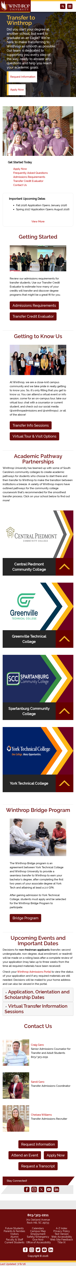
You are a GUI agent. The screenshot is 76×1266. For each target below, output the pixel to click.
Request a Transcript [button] (38, 1166)
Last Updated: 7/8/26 (13, 1264)
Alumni (14, 1236)
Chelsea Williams (41, 1114)
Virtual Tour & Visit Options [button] (34, 436)
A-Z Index (61, 1228)
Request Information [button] (38, 1144)
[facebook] (27, 1189)
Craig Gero (37, 1044)
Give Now (38, 1239)
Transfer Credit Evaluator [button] (33, 316)
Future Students (14, 1228)
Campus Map (38, 1231)
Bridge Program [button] (25, 918)
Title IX (61, 1242)
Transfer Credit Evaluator (28, 181)
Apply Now (17, 89)
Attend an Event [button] (24, 1155)
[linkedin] (56, 1189)
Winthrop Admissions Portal (34, 971)
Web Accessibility (61, 1236)
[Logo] (15, 6)
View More (38, 221)
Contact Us (20, 185)
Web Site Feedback (61, 1239)
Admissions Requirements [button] (34, 305)
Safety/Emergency (38, 1236)
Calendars (38, 1228)
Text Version (62, 1234)
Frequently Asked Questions (30, 172)
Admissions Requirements (29, 177)
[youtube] (49, 1189)
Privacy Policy (61, 1231)
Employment (38, 1234)
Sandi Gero (37, 1081)
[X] (41, 1189)
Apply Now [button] (56, 1155)
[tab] (38, 995)
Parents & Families (14, 1231)
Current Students (14, 1242)
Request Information (22, 76)
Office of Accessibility (38, 1242)
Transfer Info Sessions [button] (31, 425)
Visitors (14, 1234)
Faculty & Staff (14, 1239)
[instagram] (34, 1189)
